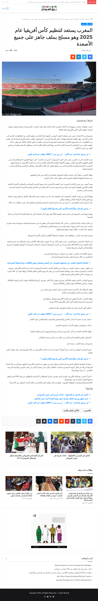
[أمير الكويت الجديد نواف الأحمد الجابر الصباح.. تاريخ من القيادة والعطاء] (49, 483)
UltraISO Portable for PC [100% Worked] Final (73, 580)
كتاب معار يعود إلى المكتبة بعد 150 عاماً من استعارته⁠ (72, 569)
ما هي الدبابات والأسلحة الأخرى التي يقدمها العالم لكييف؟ (64, 208)
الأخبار (82, 19)
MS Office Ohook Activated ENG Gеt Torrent (74, 576)
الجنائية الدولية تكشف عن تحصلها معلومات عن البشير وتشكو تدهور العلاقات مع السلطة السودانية (47, 263)
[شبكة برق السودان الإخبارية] (49, 8)
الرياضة (84, 24)
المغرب (86, 410)
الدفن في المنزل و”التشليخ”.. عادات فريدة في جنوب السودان (62, 394)
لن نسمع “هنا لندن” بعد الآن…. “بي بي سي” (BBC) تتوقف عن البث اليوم (58, 154)
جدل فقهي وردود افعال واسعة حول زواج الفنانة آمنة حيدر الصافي (61, 398)
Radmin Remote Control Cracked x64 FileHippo (73, 565)
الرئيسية (88, 19)
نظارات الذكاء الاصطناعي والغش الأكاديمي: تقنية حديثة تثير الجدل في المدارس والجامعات (60, 573)
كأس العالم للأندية (71, 410)
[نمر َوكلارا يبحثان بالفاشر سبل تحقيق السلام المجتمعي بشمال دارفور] (18, 483)
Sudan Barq (63, 593)
